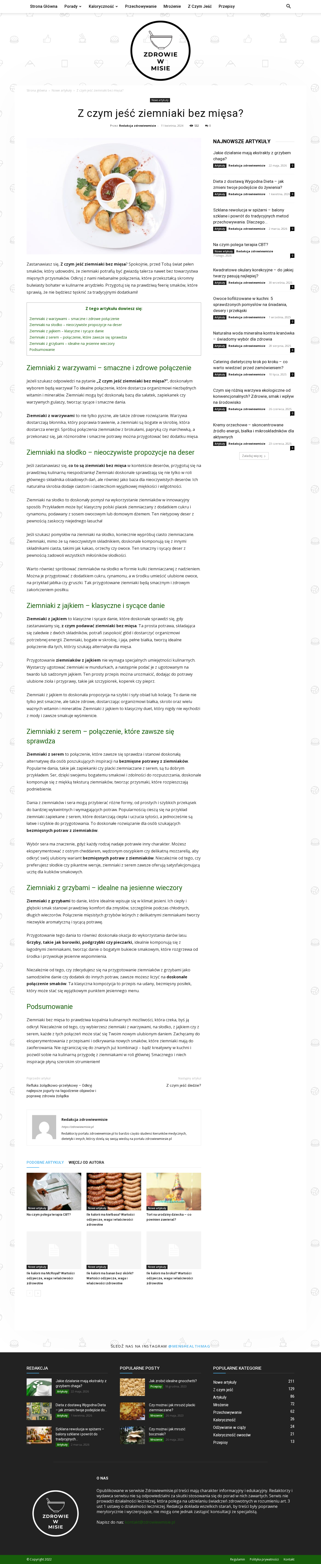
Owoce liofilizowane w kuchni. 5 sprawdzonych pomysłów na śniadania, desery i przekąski (250, 304)
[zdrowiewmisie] (160, 49)
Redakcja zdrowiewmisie (137, 125)
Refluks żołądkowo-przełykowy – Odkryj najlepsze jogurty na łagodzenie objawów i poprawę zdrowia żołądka (61, 1090)
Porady (70, 6)
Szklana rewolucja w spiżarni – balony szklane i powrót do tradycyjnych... (80, 1434)
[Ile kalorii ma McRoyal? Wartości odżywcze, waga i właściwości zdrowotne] (54, 1250)
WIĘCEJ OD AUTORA (86, 1162)
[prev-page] (30, 1293)
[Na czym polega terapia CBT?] (54, 1191)
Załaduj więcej (252, 456)
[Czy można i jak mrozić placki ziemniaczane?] (132, 1411)
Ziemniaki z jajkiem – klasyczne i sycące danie (66, 331)
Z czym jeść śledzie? (183, 1085)
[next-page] (38, 1293)
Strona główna (43, 6)
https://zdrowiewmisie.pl (77, 1127)
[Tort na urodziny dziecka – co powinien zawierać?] (173, 1191)
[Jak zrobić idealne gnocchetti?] (132, 1387)
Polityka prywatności (264, 1559)
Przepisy (227, 6)
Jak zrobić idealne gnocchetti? (173, 1381)
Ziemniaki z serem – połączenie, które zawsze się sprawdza (78, 337)
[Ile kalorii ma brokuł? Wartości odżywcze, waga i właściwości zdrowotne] (173, 1250)
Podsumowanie (42, 349)
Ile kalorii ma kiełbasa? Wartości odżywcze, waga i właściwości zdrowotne (110, 1219)
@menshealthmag (189, 1346)
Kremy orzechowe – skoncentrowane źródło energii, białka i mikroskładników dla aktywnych (253, 430)
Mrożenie (172, 6)
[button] (288, 7)
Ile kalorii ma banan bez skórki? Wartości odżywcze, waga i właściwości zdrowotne (110, 1278)
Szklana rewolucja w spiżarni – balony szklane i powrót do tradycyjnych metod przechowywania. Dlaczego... (251, 215)
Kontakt (289, 1559)
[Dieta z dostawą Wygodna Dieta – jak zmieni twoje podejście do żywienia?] (39, 1411)
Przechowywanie (140, 6)
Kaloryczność (101, 6)
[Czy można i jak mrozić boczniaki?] (132, 1435)
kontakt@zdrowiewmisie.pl (150, 1522)
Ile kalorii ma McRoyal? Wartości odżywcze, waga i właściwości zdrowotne (50, 1278)
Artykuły (220, 165)
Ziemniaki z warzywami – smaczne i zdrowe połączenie (74, 318)
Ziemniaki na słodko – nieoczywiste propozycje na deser (75, 324)
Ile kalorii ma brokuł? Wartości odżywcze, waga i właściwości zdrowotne (169, 1278)
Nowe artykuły (62, 90)
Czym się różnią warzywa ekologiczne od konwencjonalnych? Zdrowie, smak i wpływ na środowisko (253, 396)
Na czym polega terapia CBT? (49, 1214)
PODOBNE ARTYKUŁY (45, 1162)
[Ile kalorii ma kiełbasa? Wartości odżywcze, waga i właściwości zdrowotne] (114, 1191)
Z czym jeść (200, 6)
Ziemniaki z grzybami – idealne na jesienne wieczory (72, 343)
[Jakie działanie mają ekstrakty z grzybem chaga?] (39, 1387)
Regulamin (237, 1559)
